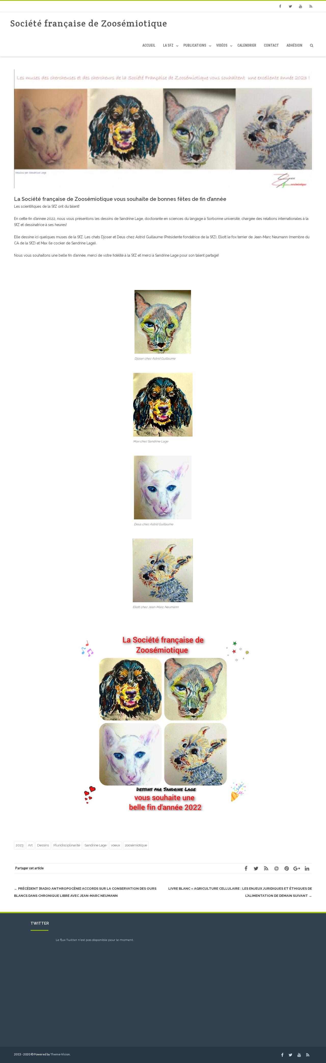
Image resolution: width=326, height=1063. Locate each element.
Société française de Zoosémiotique (88, 23)
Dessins (43, 845)
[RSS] (311, 6)
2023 (19, 845)
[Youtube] (300, 6)
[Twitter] (290, 6)
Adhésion (294, 45)
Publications (194, 45)
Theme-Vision (60, 1054)
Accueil (148, 45)
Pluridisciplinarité (66, 845)
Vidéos (221, 45)
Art (30, 845)
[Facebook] (280, 6)
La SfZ (168, 45)
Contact (271, 45)
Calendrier (246, 45)
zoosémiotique (136, 845)
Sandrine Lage (95, 845)
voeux (115, 845)
